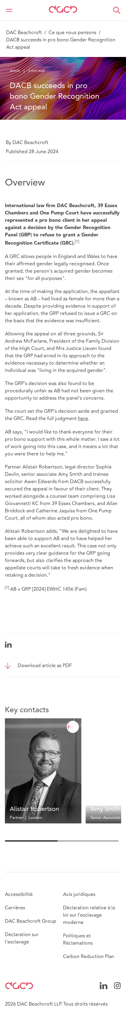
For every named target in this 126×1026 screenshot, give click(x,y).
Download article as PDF (45, 665)
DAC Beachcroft (24, 32)
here (83, 418)
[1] (77, 242)
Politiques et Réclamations (78, 939)
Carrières (15, 907)
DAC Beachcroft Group (30, 921)
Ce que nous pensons (72, 32)
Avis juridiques (79, 894)
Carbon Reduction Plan (88, 956)
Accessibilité (19, 894)
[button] (117, 10)
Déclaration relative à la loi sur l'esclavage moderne (89, 915)
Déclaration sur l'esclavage (22, 938)
